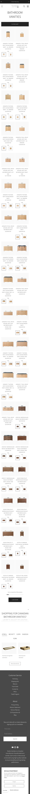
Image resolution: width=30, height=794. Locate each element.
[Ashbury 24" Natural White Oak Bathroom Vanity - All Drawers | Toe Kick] (11, 54)
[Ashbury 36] (8, 97)
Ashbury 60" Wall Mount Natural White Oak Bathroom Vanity (22, 290)
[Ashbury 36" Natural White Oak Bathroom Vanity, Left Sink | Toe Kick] (24, 117)
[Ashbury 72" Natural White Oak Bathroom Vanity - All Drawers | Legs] (4, 364)
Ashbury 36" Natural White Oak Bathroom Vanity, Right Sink (8, 139)
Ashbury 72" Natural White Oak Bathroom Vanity (22, 323)
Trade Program (15, 694)
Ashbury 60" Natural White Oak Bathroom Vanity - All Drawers (8, 259)
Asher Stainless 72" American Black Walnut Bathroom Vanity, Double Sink (8, 545)
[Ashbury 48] (8, 186)
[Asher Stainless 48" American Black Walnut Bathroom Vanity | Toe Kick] (24, 489)
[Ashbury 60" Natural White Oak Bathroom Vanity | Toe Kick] (24, 237)
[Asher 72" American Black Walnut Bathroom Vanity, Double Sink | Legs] (4, 489)
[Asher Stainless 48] (22, 469)
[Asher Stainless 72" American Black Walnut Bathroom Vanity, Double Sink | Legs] (4, 555)
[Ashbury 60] (22, 217)
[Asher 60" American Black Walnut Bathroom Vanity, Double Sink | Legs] (18, 458)
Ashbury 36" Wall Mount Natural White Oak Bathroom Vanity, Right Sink (22, 171)
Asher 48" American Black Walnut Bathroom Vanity (22, 418)
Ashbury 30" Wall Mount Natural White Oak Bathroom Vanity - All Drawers (22, 77)
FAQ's (15, 691)
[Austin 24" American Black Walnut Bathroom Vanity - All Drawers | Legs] (4, 586)
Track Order (15, 686)
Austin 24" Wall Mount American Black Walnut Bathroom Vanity (22, 577)
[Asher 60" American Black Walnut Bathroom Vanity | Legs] (4, 456)
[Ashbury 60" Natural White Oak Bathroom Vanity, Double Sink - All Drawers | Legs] (4, 301)
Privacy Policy (15, 705)
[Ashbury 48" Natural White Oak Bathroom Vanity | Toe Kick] (11, 206)
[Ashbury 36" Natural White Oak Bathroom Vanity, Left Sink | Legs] (18, 117)
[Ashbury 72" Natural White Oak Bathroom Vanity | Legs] (18, 333)
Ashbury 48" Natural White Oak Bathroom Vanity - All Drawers (22, 196)
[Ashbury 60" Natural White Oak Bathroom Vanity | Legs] (18, 237)
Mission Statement (15, 707)
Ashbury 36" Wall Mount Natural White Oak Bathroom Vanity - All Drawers (22, 140)
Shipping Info (15, 681)
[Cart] (28, 6)
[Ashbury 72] (22, 313)
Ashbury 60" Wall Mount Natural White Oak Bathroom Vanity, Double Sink (8, 324)
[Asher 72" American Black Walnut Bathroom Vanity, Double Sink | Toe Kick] (11, 489)
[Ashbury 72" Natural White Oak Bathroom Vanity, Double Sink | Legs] (18, 364)
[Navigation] (2, 6)
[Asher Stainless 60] (8, 501)
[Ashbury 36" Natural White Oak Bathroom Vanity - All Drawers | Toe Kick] (11, 117)
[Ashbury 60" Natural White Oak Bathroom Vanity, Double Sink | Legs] (18, 268)
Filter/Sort (15, 24)
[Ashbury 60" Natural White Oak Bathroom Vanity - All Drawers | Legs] (4, 268)
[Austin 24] (22, 534)
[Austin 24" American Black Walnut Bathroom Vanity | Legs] (18, 553)
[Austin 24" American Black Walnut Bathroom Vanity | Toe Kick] (24, 553)
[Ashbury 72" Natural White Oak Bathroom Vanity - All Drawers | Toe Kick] (11, 364)
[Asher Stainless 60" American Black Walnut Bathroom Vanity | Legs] (4, 520)
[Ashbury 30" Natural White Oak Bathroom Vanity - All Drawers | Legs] (4, 86)
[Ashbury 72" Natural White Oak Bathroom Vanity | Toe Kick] (24, 333)
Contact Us (15, 689)
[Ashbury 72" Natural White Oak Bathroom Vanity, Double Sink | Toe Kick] (24, 364)
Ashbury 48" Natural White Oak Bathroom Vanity (8, 196)
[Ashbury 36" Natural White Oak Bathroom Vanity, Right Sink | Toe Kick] (11, 148)
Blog (15, 715)
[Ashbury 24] (8, 35)
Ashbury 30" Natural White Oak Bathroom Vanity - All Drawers (8, 76)
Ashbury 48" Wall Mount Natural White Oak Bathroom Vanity (8, 227)
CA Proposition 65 (15, 712)
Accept (14, 781)
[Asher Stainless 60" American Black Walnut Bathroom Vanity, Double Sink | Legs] (18, 522)
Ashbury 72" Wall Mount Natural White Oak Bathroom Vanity (22, 386)
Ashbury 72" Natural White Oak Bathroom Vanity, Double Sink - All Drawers (8, 387)
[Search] (24, 6)
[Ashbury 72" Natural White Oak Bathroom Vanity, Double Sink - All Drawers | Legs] (4, 397)
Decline (14, 786)
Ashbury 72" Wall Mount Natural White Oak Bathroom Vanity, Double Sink (8, 420)
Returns (15, 684)
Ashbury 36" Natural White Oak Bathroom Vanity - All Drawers (8, 107)
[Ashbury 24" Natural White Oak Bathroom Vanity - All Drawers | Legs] (4, 54)
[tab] (4, 634)
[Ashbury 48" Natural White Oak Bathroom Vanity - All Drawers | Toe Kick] (24, 206)
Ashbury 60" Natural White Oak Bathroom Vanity (22, 227)
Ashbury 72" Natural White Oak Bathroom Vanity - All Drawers (8, 354)
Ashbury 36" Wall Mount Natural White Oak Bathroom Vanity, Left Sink (8, 171)
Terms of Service (15, 710)
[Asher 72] (8, 469)
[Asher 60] (8, 438)
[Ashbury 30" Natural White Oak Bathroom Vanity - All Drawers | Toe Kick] (11, 86)
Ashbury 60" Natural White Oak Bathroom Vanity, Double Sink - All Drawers (8, 291)
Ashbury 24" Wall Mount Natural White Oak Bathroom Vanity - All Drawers (22, 46)
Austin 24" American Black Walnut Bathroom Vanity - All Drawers (8, 577)
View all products (15, 663)
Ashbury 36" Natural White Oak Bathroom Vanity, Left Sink (22, 107)
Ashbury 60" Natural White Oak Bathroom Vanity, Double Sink (22, 259)
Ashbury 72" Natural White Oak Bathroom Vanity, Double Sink (22, 354)
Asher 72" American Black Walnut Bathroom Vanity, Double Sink (8, 480)
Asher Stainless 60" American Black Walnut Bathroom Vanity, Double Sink (22, 512)
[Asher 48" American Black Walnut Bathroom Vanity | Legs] (18, 426)
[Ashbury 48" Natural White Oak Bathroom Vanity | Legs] (4, 206)
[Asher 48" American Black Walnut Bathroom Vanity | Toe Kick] (24, 426)
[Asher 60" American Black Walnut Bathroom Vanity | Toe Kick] (11, 456)
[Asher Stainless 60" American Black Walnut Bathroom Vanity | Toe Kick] (11, 520)
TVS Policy (15, 679)
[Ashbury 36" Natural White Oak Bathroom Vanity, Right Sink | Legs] (4, 148)
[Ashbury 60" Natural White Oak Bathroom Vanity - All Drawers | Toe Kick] (11, 268)
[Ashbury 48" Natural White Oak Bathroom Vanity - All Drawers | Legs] (18, 206)
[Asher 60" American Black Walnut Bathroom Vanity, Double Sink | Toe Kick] (24, 458)
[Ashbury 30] (8, 66)
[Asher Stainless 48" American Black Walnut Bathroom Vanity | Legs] (18, 489)
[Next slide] (28, 1)
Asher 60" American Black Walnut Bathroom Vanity (8, 447)
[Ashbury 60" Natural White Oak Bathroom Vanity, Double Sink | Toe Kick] (24, 268)
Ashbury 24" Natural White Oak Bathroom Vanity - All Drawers (8, 45)
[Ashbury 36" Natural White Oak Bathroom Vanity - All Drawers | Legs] (4, 117)
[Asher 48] (22, 408)
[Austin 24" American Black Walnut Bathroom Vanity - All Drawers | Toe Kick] (11, 586)
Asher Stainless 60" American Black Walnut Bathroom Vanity (8, 511)
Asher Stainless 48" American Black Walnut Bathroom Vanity (22, 480)
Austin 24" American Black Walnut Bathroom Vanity (22, 544)
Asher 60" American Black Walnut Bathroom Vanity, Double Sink (22, 448)
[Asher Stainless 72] (8, 534)
